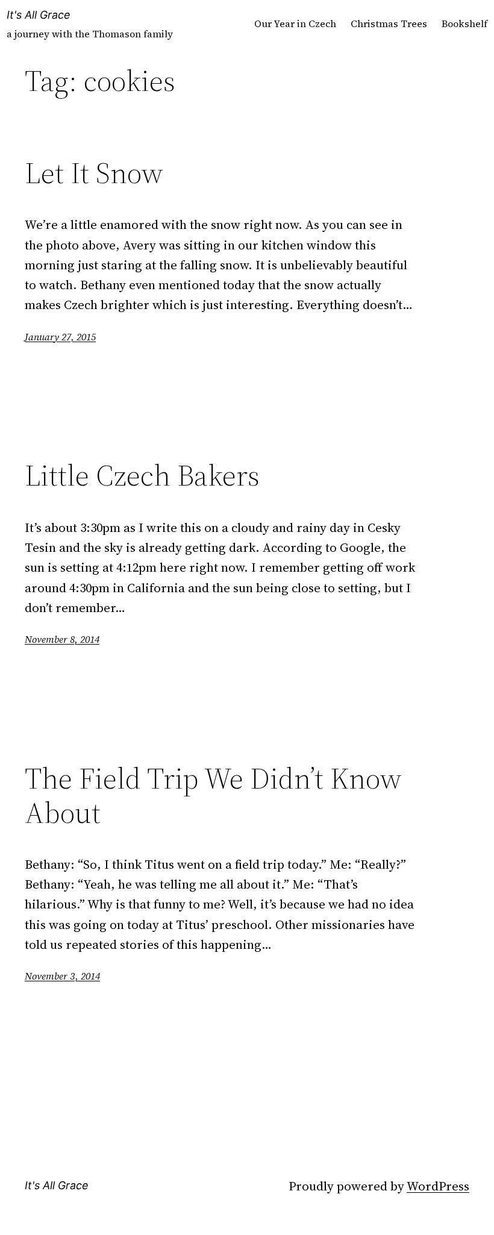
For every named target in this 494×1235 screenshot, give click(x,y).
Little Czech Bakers (142, 475)
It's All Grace (38, 14)
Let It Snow (94, 173)
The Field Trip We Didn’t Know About (213, 795)
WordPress (438, 1186)
